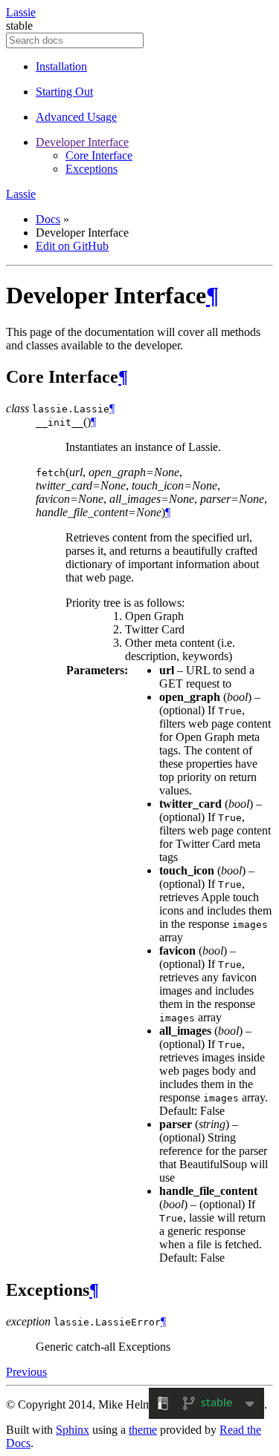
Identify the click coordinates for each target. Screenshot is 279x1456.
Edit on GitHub (72, 246)
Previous (26, 1372)
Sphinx (72, 1429)
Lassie (21, 12)
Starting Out (64, 91)
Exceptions (91, 168)
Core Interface (98, 155)
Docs (48, 219)
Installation (61, 66)
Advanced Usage (76, 117)
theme (143, 1429)
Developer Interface (82, 142)
